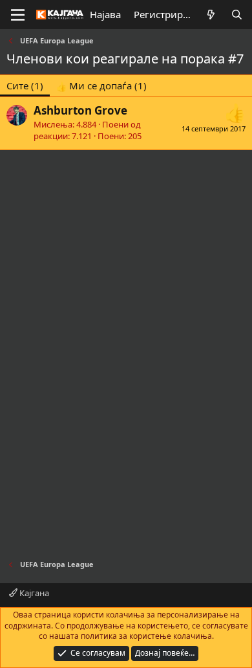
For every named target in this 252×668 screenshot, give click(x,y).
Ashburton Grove (80, 110)
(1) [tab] (24, 85)
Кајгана (33, 593)
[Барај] (236, 15)
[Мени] (18, 15)
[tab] (101, 85)
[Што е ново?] (211, 15)
